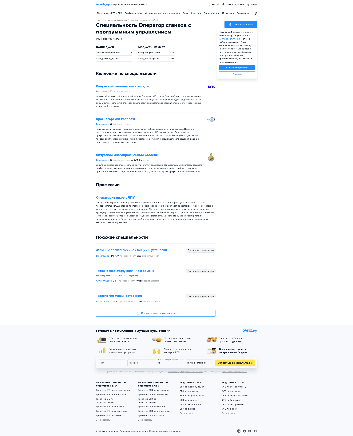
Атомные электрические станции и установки (131, 250)
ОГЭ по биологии (231, 400)
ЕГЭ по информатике (190, 404)
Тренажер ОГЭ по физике (151, 415)
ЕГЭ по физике (187, 408)
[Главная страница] (103, 4)
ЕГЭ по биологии (188, 400)
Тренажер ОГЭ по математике (153, 394)
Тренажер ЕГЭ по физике (108, 415)
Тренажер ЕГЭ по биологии (110, 406)
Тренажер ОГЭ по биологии (152, 406)
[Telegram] (244, 431)
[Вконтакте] (238, 431)
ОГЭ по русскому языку (234, 386)
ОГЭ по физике (229, 408)
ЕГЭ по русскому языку (192, 386)
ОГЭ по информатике (233, 404)
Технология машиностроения (119, 296)
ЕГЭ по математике (189, 391)
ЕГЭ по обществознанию (192, 395)
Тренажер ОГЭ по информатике (154, 411)
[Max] (255, 431)
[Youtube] (250, 431)
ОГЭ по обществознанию (235, 395)
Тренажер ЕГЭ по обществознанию (104, 401)
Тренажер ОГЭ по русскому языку (155, 390)
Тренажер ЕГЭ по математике (111, 394)
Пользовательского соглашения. (234, 372)
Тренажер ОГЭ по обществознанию (147, 401)
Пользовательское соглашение (165, 431)
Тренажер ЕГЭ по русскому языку (113, 390)
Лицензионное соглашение (134, 431)
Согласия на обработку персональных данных (185, 372)
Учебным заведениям (107, 431)
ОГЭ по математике (232, 391)
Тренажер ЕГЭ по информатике (112, 411)
